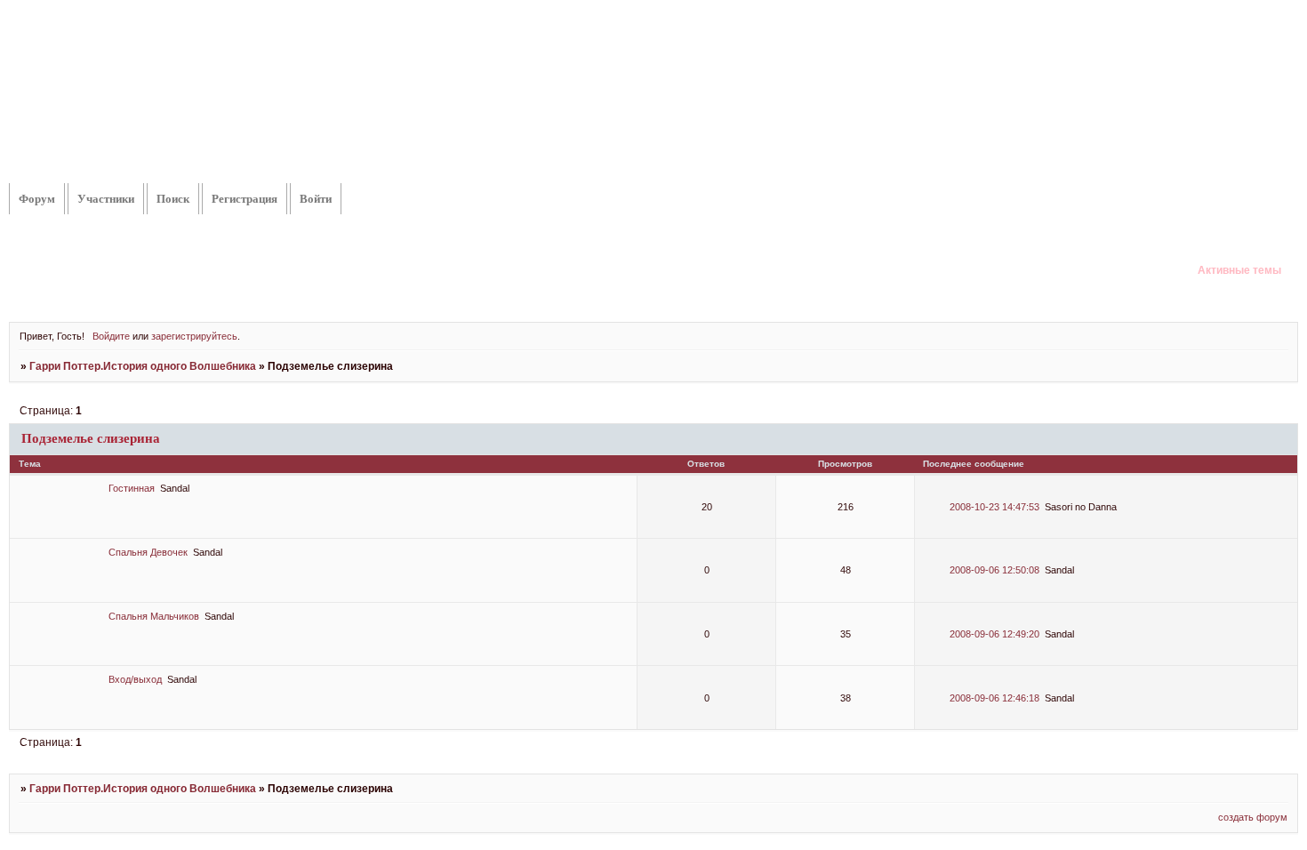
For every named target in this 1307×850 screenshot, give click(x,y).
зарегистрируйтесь (194, 336)
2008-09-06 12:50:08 (994, 570)
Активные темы (1239, 270)
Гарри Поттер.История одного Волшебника (142, 366)
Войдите (111, 336)
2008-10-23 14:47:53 (994, 506)
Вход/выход (135, 679)
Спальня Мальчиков (153, 616)
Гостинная (131, 488)
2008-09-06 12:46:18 (994, 698)
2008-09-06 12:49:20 (994, 634)
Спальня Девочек (148, 552)
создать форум (1252, 817)
